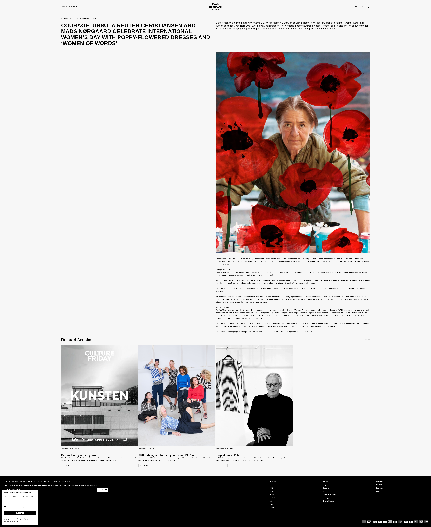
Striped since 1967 (227, 455)
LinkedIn (379, 485)
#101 (80, 6)
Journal (272, 494)
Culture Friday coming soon (79, 455)
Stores (272, 491)
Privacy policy (327, 498)
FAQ (324, 485)
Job (271, 501)
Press (272, 504)
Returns (325, 491)
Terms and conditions (330, 494)
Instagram (379, 481)
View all (367, 340)
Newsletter (379, 491)
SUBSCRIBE (102, 489)
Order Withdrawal (328, 501)
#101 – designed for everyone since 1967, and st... (170, 455)
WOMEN (64, 6)
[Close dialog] (36, 491)
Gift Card (273, 481)
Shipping (326, 488)
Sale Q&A (326, 481)
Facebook (379, 488)
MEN (70, 6)
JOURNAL (355, 6)
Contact (272, 498)
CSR (271, 488)
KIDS (75, 6)
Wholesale (273, 507)
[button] (368, 6)
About (272, 485)
